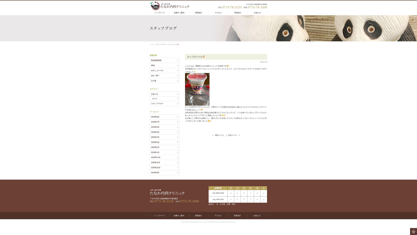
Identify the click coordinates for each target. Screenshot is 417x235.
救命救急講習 (156, 60)
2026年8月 (155, 117)
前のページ (219, 135)
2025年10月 (155, 168)
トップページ (159, 13)
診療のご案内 (179, 13)
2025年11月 (155, 162)
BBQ (153, 65)
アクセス (218, 13)
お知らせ (257, 13)
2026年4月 (155, 137)
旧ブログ (154, 98)
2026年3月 (155, 142)
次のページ (232, 135)
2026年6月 (155, 127)
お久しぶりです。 (158, 70)
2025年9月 (155, 173)
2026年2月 (155, 147)
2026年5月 (155, 132)
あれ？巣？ (155, 75)
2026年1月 (155, 152)
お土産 (153, 81)
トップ (152, 44)
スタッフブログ (160, 44)
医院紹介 (198, 13)
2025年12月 (155, 157)
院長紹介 (237, 13)
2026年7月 (155, 122)
